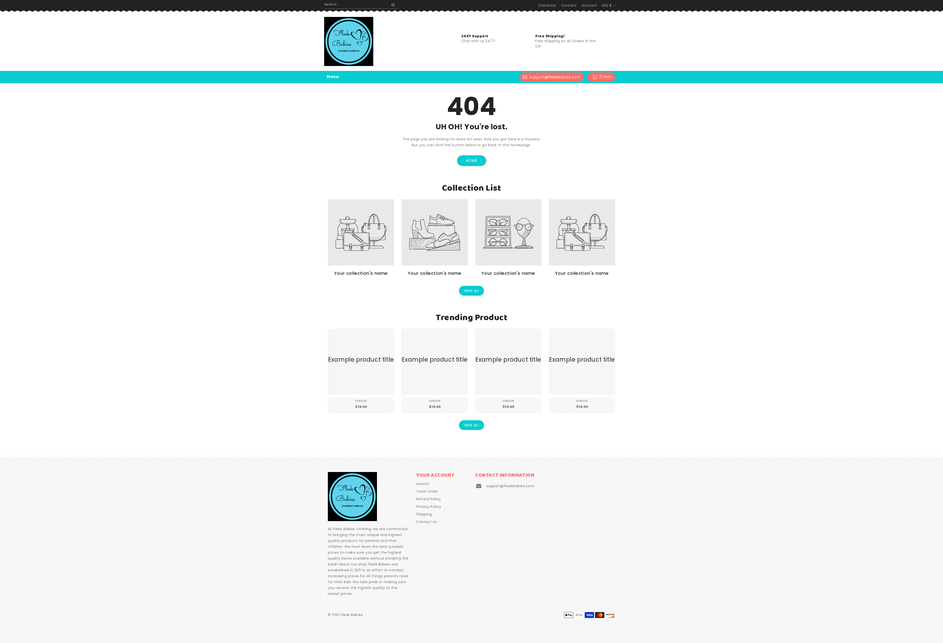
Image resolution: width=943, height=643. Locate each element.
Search (422, 483)
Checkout (547, 5)
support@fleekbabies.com (510, 486)
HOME (472, 160)
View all (471, 290)
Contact (569, 5)
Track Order (427, 491)
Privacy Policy (428, 506)
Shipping (424, 514)
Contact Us (426, 521)
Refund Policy (428, 499)
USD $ (606, 5)
